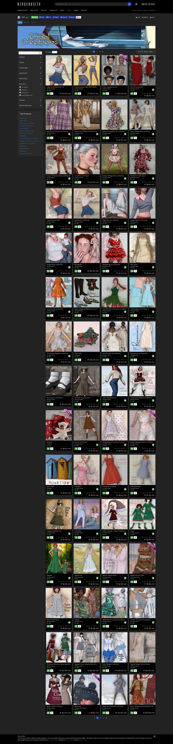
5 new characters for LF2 (109, 87)
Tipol (49, 90)
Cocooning (23, 151)
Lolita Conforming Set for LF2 (55, 87)
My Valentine (78, 264)
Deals (69, 10)
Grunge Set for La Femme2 (55, 264)
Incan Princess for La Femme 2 (29, 138)
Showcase (26, 22)
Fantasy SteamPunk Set (54, 531)
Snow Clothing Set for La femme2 (140, 131)
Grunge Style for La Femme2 (139, 220)
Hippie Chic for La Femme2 (110, 220)
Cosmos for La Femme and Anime (140, 620)
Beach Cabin (23, 121)
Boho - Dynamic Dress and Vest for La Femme (144, 706)
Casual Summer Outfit (53, 220)
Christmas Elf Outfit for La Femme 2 (141, 398)
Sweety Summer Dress (137, 575)
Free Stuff (34, 10)
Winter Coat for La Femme (54, 706)
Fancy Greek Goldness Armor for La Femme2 (88, 131)
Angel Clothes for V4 (26, 153)
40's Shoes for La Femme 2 (28, 143)
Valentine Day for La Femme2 (111, 264)
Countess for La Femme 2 (138, 176)
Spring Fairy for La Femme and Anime (113, 620)
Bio (79, 17)
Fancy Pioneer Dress (53, 620)
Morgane (49, 575)
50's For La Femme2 (136, 87)
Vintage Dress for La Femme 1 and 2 (30, 141)
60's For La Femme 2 (26, 133)
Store (49, 17)
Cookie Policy (70, 740)
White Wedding (24, 148)
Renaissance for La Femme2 (139, 353)
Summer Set (78, 575)
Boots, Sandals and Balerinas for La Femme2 (88, 309)
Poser (76, 10)
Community (53, 10)
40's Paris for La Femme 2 (27, 123)
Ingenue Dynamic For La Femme (140, 664)
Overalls (77, 620)
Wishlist (72, 17)
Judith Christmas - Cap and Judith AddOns (115, 531)
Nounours (49, 442)
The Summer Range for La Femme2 (57, 353)
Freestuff (64, 17)
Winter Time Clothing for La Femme (112, 706)
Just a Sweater (24, 128)
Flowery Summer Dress (109, 575)
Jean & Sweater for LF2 (26, 131)
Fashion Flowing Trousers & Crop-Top (141, 442)
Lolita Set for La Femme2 (82, 220)
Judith (132, 531)
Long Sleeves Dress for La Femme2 (57, 131)
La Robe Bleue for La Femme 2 (139, 309)
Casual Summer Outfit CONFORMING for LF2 (88, 87)
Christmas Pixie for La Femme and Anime (59, 664)
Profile (42, 17)
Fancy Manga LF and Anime (110, 664)
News (62, 10)
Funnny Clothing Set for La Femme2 (113, 176)
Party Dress (23, 146)
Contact (84, 10)
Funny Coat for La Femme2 (55, 309)
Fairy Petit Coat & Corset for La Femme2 (114, 309)
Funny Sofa (23, 118)
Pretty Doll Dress (135, 486)
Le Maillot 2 (23, 136)
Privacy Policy (83, 740)
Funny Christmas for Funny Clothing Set (58, 176)
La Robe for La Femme (26, 126)
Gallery (44, 10)
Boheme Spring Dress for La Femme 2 (113, 131)
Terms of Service (53, 740)
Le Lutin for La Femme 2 (82, 176)
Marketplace (22, 10)
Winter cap (78, 706)
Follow (35, 17)
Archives (34, 22)
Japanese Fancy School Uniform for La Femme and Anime (92, 664)
